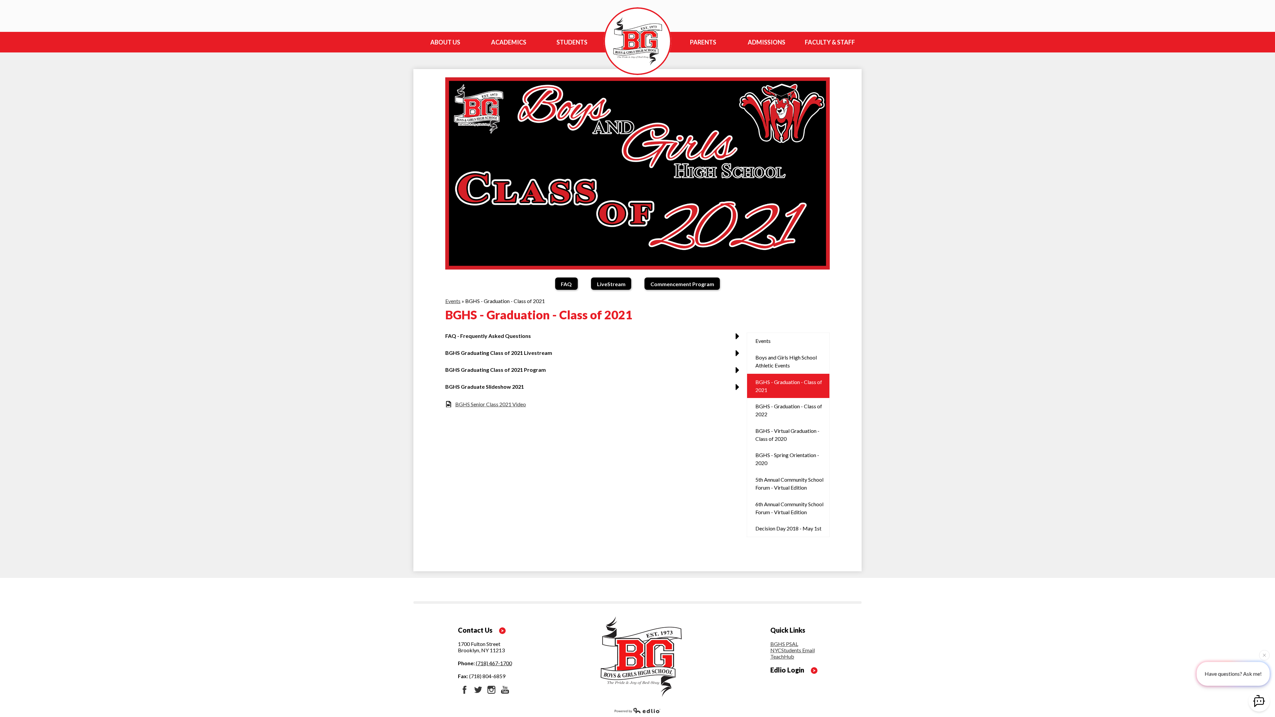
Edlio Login (787, 670)
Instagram (491, 690)
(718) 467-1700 (494, 663)
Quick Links (787, 630)
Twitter (478, 690)
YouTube (505, 690)
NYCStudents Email (792, 650)
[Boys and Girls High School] (637, 41)
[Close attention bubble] (1264, 655)
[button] (594, 338)
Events (453, 301)
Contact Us (475, 630)
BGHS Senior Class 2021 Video (490, 404)
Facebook (464, 690)
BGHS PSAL (784, 644)
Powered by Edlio (637, 710)
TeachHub (782, 656)
